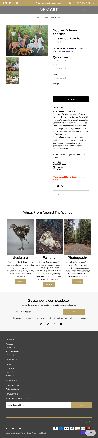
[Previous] (10, 29)
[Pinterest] (13, 3)
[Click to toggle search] (70, 3)
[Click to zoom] (44, 29)
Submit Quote (71, 99)
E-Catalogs (10, 368)
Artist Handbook (12, 389)
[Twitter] (9, 3)
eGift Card (10, 375)
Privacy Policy (11, 355)
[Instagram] (6, 3)
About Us (9, 344)
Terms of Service (12, 351)
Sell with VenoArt (12, 385)
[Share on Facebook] (54, 186)
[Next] (16, 29)
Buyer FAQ (10, 372)
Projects (9, 365)
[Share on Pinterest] (62, 186)
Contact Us (10, 348)
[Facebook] (4, 3)
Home (38, 18)
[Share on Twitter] (58, 186)
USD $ (78, 3)
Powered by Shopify (39, 433)
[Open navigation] (14, 10)
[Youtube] (17, 3)
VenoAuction (25, 433)
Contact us (58, 194)
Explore (20, 282)
